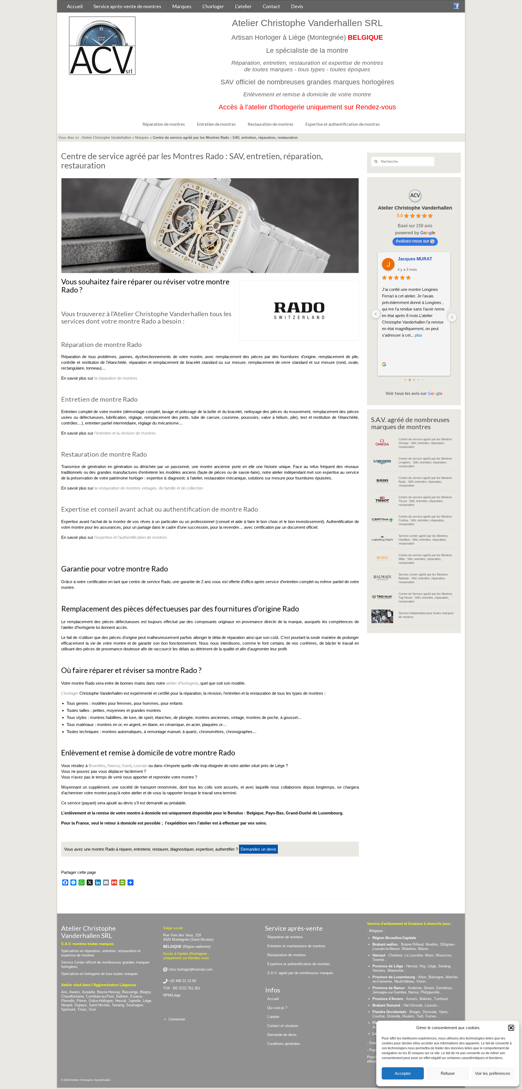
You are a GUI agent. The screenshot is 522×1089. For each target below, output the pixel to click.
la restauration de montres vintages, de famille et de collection (148, 488)
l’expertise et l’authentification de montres (130, 537)
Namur (113, 765)
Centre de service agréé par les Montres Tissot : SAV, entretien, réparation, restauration (425, 501)
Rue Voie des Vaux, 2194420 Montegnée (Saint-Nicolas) (188, 937)
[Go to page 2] (414, 380)
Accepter (403, 1073)
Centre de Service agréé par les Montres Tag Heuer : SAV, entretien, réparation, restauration (425, 597)
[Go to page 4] (422, 379)
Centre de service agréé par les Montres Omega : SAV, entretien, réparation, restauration (425, 443)
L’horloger (69, 693)
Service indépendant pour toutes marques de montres (426, 615)
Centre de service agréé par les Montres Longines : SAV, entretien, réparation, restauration (425, 462)
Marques (142, 138)
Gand (126, 765)
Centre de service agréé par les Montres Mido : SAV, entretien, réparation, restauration (425, 558)
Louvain (140, 765)
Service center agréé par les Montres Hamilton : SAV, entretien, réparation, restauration (423, 539)
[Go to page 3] (418, 379)
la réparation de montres (115, 378)
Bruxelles (97, 765)
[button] (511, 1027)
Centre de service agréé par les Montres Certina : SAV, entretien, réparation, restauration (425, 520)
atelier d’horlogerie (182, 683)
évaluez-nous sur (412, 241)
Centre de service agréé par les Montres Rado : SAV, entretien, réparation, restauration (425, 481)
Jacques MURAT (415, 259)
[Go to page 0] (405, 380)
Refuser (448, 1073)
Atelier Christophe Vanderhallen (106, 138)
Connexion (177, 1019)
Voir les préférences (492, 1073)
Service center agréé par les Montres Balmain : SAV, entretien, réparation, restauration (423, 578)
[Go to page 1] (410, 380)
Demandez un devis (258, 849)
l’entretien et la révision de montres (125, 433)
